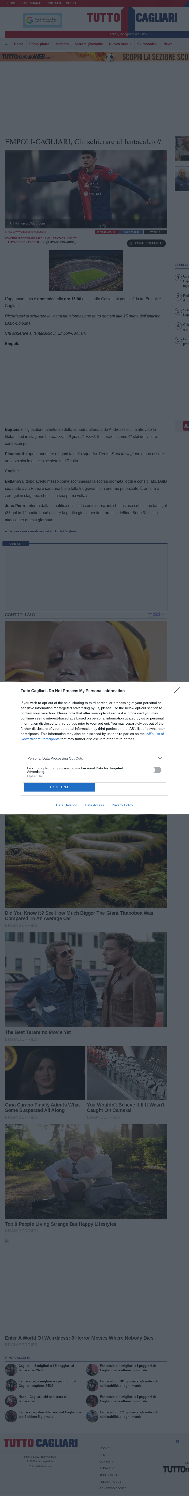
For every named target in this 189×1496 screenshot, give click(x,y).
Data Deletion (66, 805)
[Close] (179, 691)
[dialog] (94, 748)
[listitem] (95, 758)
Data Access (94, 805)
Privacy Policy (122, 805)
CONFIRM (59, 787)
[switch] (155, 770)
